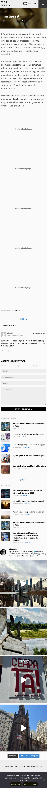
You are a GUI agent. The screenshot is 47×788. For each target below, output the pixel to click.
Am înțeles (15, 784)
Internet (25, 495)
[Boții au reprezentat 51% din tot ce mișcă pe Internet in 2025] (5, 493)
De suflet (18, 310)
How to (24, 437)
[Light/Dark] (24, 3)
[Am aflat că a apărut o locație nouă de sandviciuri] (23, 679)
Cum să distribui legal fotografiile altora (29, 466)
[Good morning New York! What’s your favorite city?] (23, 728)
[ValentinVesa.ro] (5, 3)
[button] (42, 4)
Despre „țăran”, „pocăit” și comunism (28, 512)
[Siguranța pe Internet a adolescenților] (5, 458)
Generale (24, 468)
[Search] (35, 4)
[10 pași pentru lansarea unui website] (5, 437)
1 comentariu (27, 21)
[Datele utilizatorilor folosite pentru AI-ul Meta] (5, 426)
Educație (25, 458)
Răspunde (5, 351)
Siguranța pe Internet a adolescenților (29, 455)
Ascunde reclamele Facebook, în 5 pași (29, 445)
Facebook (24, 428)
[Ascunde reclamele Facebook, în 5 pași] (5, 448)
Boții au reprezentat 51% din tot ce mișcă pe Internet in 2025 (27, 491)
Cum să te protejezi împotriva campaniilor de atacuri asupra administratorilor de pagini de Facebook (25, 536)
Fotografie (27, 504)
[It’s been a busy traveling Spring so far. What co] (23, 583)
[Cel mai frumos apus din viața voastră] (5, 504)
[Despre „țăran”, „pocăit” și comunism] (5, 515)
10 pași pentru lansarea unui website (28, 434)
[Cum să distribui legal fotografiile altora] (5, 469)
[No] (44, 780)
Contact (39, 766)
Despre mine (9, 766)
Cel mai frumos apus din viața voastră (28, 501)
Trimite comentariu (23, 409)
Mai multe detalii (30, 784)
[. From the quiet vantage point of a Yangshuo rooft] (23, 631)
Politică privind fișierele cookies (25, 766)
